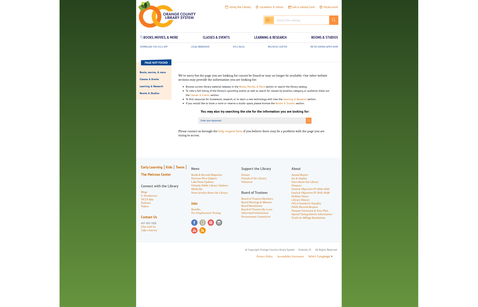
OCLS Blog (239, 46)
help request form (230, 131)
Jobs (194, 203)
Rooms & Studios (285, 103)
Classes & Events (200, 95)
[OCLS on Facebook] (194, 222)
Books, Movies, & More (252, 86)
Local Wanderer (200, 46)
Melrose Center (277, 46)
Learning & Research (295, 99)
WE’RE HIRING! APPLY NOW (324, 46)
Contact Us (149, 217)
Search (308, 121)
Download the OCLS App (154, 46)
